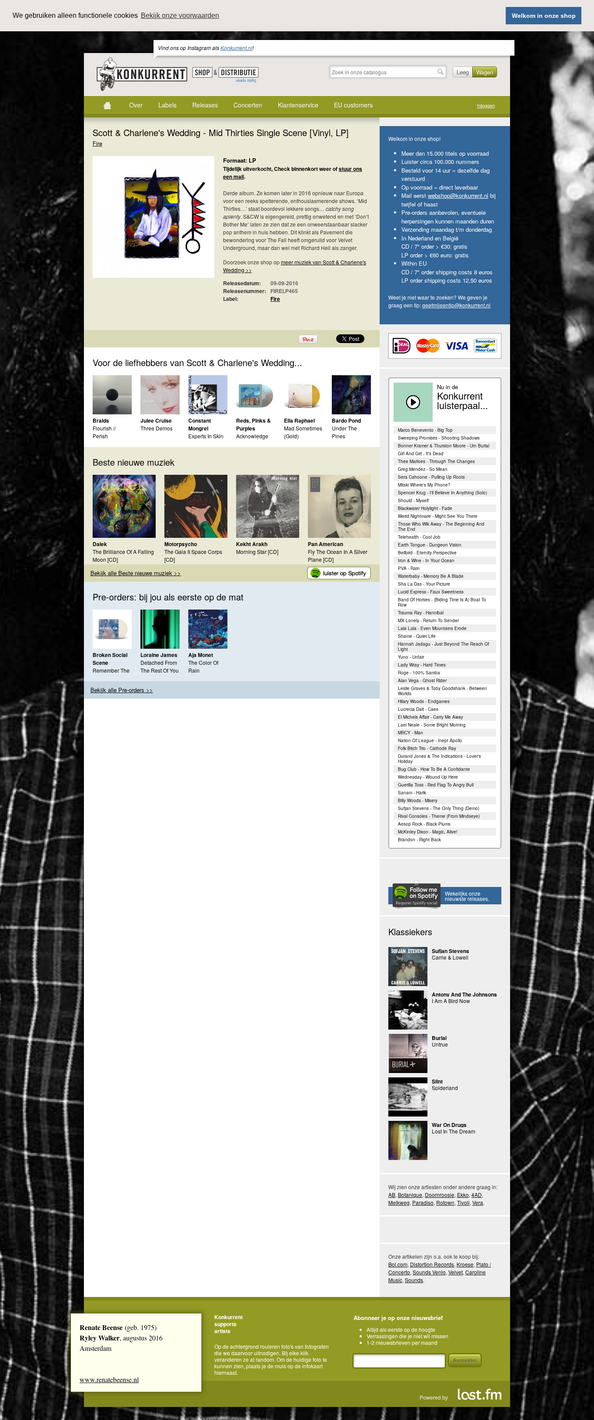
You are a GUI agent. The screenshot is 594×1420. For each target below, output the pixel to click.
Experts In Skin (206, 436)
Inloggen (486, 105)
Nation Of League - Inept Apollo (430, 740)
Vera (477, 1202)
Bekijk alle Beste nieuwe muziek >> (135, 573)
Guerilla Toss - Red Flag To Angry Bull (436, 785)
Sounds (414, 1279)
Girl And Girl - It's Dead (421, 453)
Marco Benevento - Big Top (425, 430)
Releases (205, 104)
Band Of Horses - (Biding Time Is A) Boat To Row (442, 602)
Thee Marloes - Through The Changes (436, 461)
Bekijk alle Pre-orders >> (121, 690)
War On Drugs (449, 1125)
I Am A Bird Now (451, 1000)
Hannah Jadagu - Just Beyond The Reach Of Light (443, 646)
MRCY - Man (410, 733)
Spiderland (445, 1087)
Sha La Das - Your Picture (424, 584)
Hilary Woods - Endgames (424, 701)
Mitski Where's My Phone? (424, 485)
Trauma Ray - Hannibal (421, 613)
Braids (101, 420)
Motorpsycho (180, 544)
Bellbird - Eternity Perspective (427, 553)
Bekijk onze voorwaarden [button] (180, 15)
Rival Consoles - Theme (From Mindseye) (439, 816)
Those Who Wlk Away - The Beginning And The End (441, 526)
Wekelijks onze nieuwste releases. (467, 896)
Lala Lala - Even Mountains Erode (432, 628)
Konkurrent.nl (236, 47)
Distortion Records (432, 1264)
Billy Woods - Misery (417, 800)
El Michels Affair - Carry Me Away (430, 717)
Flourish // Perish (104, 432)
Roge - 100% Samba (419, 673)
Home (107, 105)
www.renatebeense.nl (109, 1379)
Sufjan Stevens (450, 951)
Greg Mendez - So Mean (422, 469)
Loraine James (158, 655)
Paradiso (423, 1202)
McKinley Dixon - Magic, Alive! (427, 832)
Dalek (100, 544)
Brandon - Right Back (419, 840)
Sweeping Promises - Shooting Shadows (439, 438)
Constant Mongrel (199, 424)
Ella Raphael (299, 420)
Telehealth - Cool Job (419, 537)
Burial (439, 1038)
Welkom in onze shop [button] (544, 15)
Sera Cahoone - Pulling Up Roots (431, 477)
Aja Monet (200, 655)
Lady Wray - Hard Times (422, 665)
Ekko (463, 1194)
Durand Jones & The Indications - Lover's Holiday (439, 758)
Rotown (445, 1202)
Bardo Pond (346, 420)
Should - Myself (413, 500)
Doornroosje (439, 1194)
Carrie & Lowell (450, 957)
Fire (97, 143)
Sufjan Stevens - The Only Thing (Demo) (438, 808)
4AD (476, 1194)
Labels (167, 104)
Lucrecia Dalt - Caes (418, 709)
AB (391, 1194)
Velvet (455, 1272)
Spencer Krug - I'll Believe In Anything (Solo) (442, 493)
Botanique (410, 1194)
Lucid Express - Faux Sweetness (431, 592)
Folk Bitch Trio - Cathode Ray (427, 748)
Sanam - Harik (412, 793)
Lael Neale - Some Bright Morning (432, 725)
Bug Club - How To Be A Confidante (434, 769)
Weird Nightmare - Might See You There (437, 516)
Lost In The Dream (453, 1131)
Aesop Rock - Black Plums (424, 824)
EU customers (353, 104)
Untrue (440, 1044)
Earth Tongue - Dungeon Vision (429, 545)
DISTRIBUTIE (238, 75)
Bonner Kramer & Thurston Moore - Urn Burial (443, 446)
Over (136, 104)
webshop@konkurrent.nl (458, 195)
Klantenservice (298, 104)
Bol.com (397, 1264)
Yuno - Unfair (411, 657)
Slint (437, 1081)
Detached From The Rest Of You (159, 666)
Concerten (248, 104)
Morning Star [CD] (257, 551)
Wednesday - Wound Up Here (428, 777)
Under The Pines (344, 432)
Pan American (325, 544)
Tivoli (463, 1202)
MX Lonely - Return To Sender (428, 620)
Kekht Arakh (251, 544)
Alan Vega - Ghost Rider (422, 680)
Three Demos (156, 428)
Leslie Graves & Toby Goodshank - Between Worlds (442, 691)
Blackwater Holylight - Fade (425, 508)
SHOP (202, 72)
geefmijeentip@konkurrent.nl (456, 305)
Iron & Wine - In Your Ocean (426, 560)
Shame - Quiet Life (417, 636)
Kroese (465, 1264)
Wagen (484, 72)
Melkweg (399, 1202)
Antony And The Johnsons (464, 994)
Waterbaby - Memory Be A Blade (431, 576)
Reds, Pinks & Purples (253, 424)
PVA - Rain (409, 568)
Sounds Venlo (429, 1272)
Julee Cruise (156, 420)
